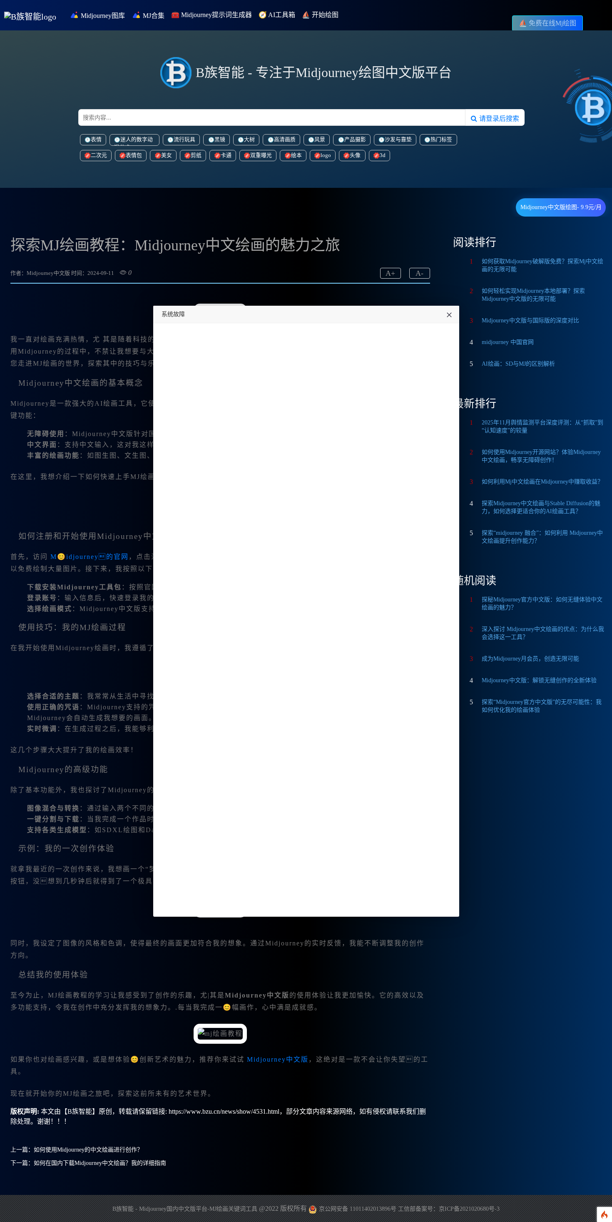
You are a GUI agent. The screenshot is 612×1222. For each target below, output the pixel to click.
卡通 (226, 155)
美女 (166, 155)
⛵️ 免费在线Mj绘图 (547, 23)
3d (383, 155)
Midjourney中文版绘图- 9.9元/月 (561, 207)
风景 (319, 139)
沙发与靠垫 (398, 139)
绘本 (296, 155)
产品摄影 (355, 139)
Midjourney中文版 (277, 1059)
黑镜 (219, 139)
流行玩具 (184, 139)
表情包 (134, 155)
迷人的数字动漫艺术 (133, 141)
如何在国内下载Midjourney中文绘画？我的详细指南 (100, 1163)
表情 (96, 139)
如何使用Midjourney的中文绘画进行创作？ (88, 1150)
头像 (355, 155)
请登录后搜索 (498, 118)
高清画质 (285, 139)
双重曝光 (261, 155)
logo (326, 155)
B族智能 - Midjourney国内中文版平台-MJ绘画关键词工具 (184, 1209)
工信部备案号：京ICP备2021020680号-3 (449, 1209)
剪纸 (196, 155)
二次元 (99, 155)
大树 (249, 139)
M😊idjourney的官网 (89, 556)
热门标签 (441, 139)
